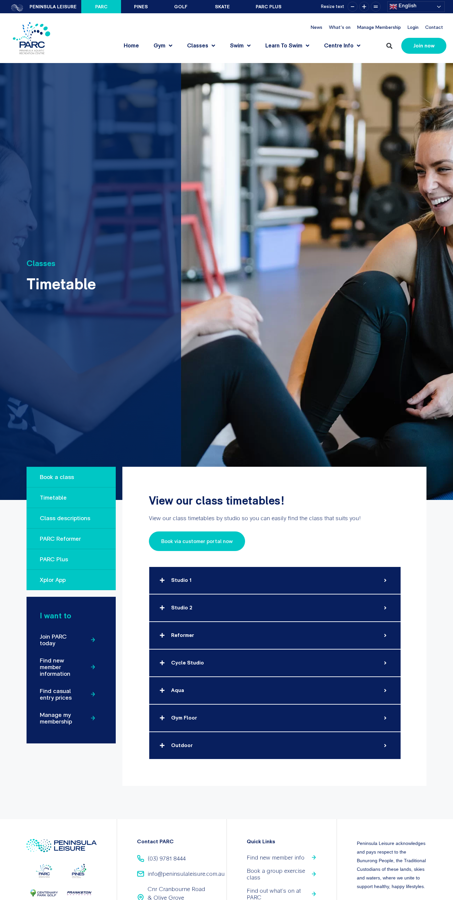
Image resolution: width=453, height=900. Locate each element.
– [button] (352, 7)
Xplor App (53, 579)
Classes (197, 45)
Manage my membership (56, 718)
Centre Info (339, 45)
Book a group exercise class (276, 874)
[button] (389, 45)
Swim (237, 45)
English (407, 5)
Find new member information (55, 667)
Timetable (53, 497)
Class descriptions (65, 518)
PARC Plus (54, 559)
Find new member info (275, 857)
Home (131, 45)
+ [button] (364, 7)
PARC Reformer (60, 538)
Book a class (57, 476)
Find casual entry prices (56, 694)
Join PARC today (53, 640)
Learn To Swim (283, 45)
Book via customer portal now (197, 541)
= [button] (375, 7)
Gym (159, 45)
